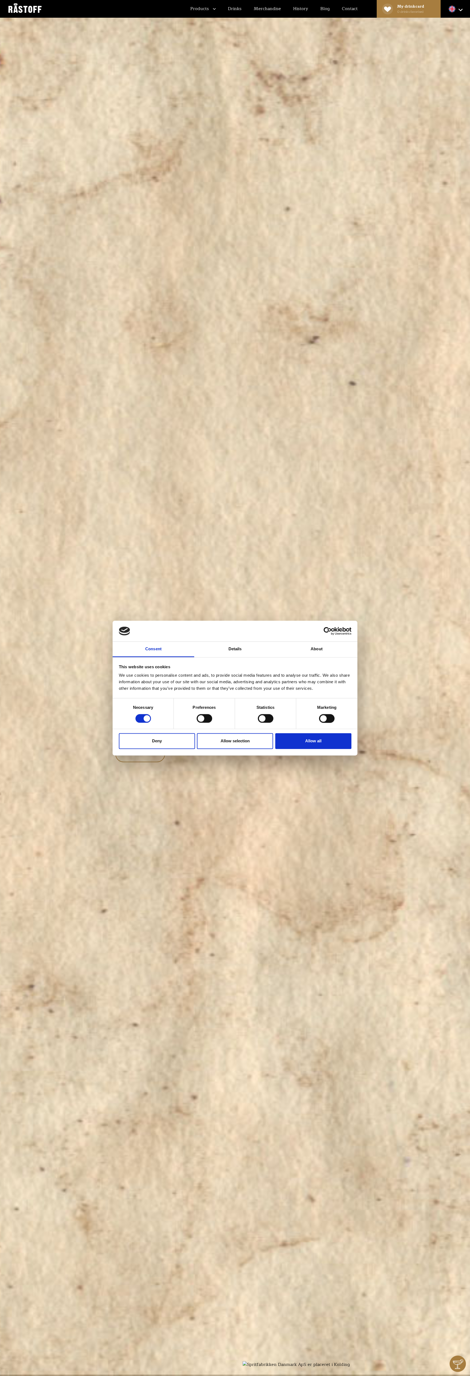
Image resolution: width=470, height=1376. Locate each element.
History (300, 8)
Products (200, 8)
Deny (157, 741)
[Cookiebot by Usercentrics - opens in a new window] (327, 631)
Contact (350, 8)
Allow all (313, 741)
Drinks (235, 8)
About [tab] (317, 649)
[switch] (204, 718)
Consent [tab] (153, 649)
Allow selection (235, 741)
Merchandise (267, 8)
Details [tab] (235, 649)
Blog (325, 8)
